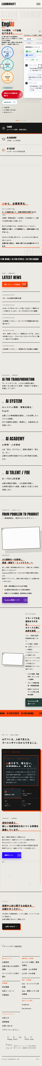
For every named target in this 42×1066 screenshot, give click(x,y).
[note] (32, 1038)
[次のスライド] (40, 66)
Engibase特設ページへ (12, 600)
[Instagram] (9, 1038)
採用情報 (5, 1021)
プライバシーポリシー (10, 1029)
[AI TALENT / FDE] (24, 120)
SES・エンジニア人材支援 (30, 985)
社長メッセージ (8, 991)
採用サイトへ (9, 855)
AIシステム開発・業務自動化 (30, 964)
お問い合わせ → (11, 926)
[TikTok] (26, 1038)
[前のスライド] (2, 66)
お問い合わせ (7, 1025)
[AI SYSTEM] (17, 120)
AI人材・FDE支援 (28, 973)
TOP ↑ (38, 1059)
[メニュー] (38, 4)
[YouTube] (15, 1038)
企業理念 (5, 962)
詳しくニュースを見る (14, 284)
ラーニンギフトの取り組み (10, 975)
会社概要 (5, 987)
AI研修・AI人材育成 (29, 969)
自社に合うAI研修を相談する (16, 72)
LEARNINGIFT (9, 4)
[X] (21, 1038)
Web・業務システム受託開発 (30, 992)
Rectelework (26, 1008)
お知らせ (5, 1017)
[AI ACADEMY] (21, 120)
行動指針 (5, 995)
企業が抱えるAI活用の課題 (10, 968)
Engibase (25, 1004)
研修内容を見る (8, 80)
